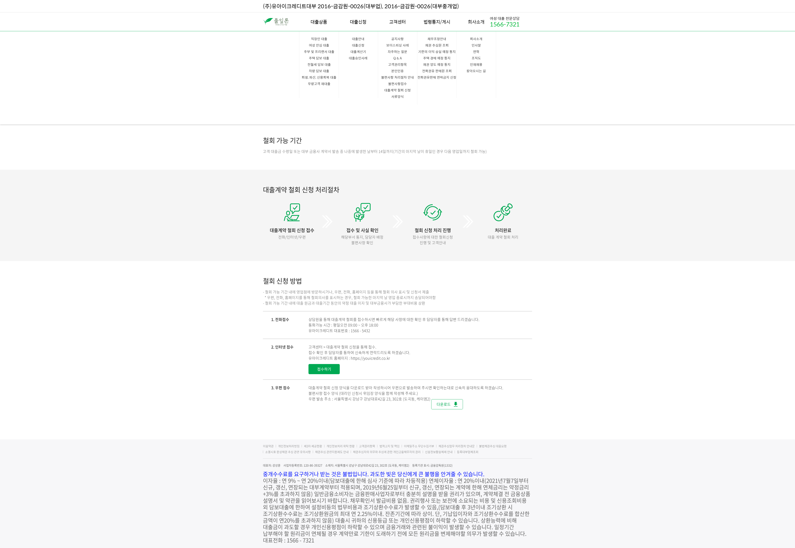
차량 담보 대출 (319, 70)
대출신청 (358, 21)
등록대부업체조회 (467, 452)
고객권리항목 (397, 64)
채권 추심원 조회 (437, 45)
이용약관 (268, 446)
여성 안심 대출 (319, 45)
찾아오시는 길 (476, 70)
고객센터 (397, 21)
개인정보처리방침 (289, 446)
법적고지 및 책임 (389, 446)
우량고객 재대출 (319, 83)
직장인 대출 (319, 38)
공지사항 (397, 38)
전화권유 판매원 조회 (437, 70)
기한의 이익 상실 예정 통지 (437, 51)
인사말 (476, 45)
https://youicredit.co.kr (370, 358)
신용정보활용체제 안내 (439, 452)
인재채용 (476, 64)
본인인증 (397, 70)
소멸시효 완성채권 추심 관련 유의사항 (288, 452)
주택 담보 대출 (319, 58)
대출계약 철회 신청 (397, 90)
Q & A (397, 58)
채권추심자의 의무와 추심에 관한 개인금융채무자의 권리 (387, 452)
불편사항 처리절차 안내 (397, 77)
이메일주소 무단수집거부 (419, 446)
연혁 (476, 51)
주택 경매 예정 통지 (436, 58)
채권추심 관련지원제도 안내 (332, 452)
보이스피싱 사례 (397, 45)
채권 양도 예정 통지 (436, 64)
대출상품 (319, 21)
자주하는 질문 (397, 51)
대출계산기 (358, 51)
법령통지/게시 (437, 21)
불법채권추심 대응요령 (493, 446)
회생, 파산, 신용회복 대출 (319, 77)
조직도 (476, 58)
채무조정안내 (437, 38)
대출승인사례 (358, 58)
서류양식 (397, 96)
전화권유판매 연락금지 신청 (436, 77)
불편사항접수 (397, 83)
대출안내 (358, 38)
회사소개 (476, 21)
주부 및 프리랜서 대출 (319, 51)
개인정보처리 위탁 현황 (340, 446)
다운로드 (444, 404)
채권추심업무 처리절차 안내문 (456, 446)
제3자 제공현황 (313, 446)
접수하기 (324, 369)
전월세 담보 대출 (319, 64)
